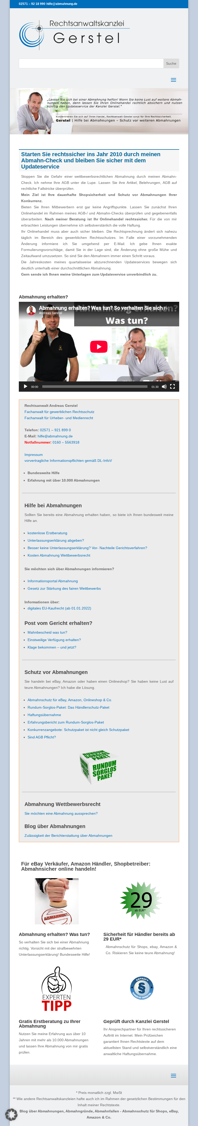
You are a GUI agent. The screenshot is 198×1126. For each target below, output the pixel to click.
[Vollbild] (172, 386)
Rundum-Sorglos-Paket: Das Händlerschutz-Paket (68, 707)
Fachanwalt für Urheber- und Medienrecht (58, 418)
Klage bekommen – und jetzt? (52, 647)
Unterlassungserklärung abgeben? (56, 540)
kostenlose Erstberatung (47, 533)
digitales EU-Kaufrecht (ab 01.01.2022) (59, 608)
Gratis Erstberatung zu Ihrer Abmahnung (49, 1024)
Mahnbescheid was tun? (47, 632)
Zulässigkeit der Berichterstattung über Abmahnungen (68, 835)
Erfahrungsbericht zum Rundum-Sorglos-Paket (66, 722)
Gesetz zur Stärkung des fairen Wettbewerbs (64, 588)
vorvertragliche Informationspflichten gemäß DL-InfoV (68, 460)
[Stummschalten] (164, 386)
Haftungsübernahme (44, 715)
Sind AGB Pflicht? (42, 737)
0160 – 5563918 (66, 442)
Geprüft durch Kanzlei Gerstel (136, 1021)
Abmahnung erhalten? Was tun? (54, 934)
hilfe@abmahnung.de (55, 436)
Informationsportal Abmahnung (53, 581)
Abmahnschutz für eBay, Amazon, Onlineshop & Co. (70, 700)
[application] (99, 347)
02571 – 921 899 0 (55, 430)
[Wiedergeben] (25, 386)
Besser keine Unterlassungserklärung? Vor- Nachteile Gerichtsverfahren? (87, 548)
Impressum (33, 455)
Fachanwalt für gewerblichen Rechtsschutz (59, 412)
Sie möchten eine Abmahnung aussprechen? (61, 813)
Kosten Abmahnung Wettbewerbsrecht (59, 555)
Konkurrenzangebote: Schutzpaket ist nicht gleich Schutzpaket (78, 730)
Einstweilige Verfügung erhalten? (54, 640)
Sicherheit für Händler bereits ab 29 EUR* (139, 937)
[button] (11, 1114)
